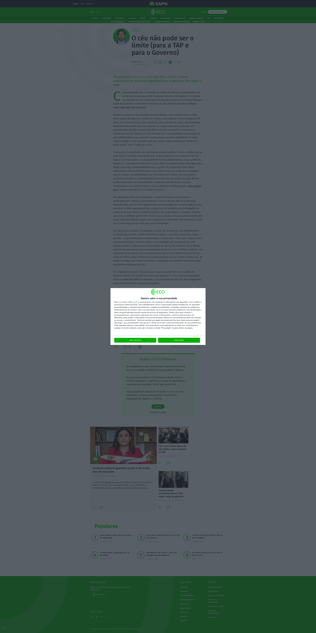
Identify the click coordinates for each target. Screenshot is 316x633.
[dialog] (158, 316)
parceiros (135, 302)
